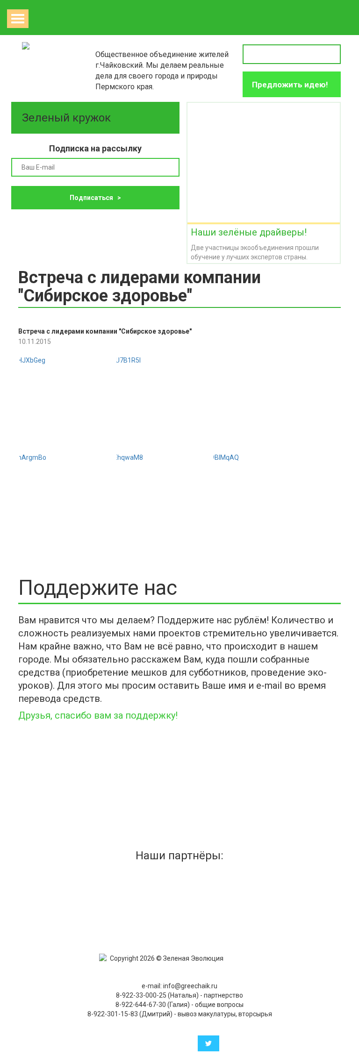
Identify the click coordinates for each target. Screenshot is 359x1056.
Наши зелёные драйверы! (249, 232)
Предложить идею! (290, 84)
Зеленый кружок (68, 117)
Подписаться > (95, 197)
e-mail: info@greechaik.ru (179, 986)
